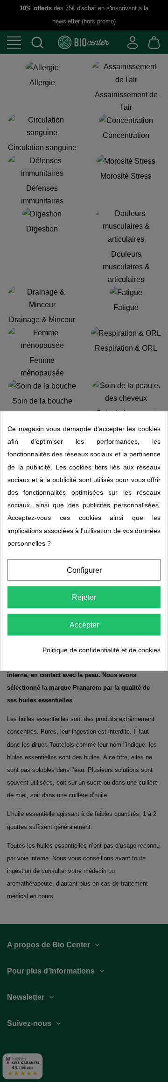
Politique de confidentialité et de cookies (101, 650)
